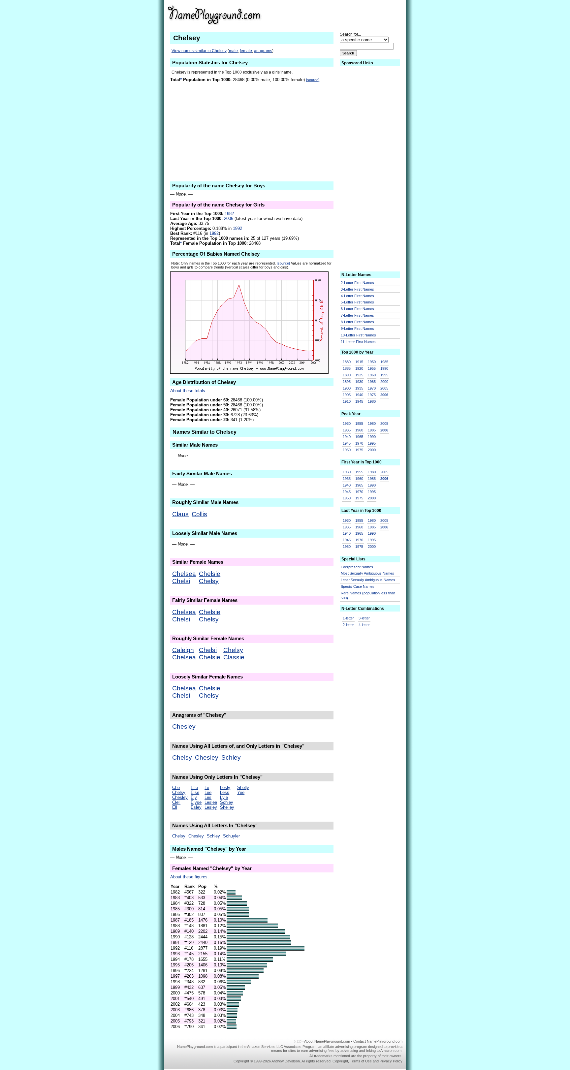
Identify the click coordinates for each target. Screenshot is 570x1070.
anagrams (263, 50)
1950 (372, 362)
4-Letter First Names (357, 296)
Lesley (211, 807)
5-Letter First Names (357, 302)
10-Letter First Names (358, 335)
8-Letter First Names (357, 322)
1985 (384, 362)
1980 (372, 401)
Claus (180, 514)
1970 (372, 388)
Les (208, 797)
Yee (240, 792)
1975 (372, 395)
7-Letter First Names (357, 315)
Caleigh (183, 649)
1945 (359, 401)
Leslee (211, 802)
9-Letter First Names (357, 328)
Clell (176, 802)
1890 (347, 375)
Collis (199, 514)
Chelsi (181, 581)
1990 (384, 368)
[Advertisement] (351, 14)
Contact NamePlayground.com (377, 1041)
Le (207, 787)
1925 (359, 375)
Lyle (224, 797)
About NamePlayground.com (327, 1041)
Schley (231, 757)
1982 (229, 213)
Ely (194, 797)
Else (195, 792)
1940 (359, 395)
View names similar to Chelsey (199, 50)
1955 (372, 368)
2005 (384, 388)
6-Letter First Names (357, 309)
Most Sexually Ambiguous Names (367, 573)
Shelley (227, 807)
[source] (312, 80)
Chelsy (209, 581)
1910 (347, 401)
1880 (347, 362)
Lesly (225, 787)
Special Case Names (357, 586)
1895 (347, 382)
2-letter (348, 625)
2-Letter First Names (357, 283)
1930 (359, 382)
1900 (347, 388)
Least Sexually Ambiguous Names (368, 580)
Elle (194, 787)
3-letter (364, 618)
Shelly (243, 787)
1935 (359, 388)
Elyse (196, 802)
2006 (228, 218)
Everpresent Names (357, 567)
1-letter (348, 618)
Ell (174, 807)
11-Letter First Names (358, 342)
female (246, 50)
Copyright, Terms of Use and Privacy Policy (367, 1061)
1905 (347, 395)
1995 (384, 375)
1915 (359, 362)
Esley (196, 807)
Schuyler (231, 836)
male (233, 50)
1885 (347, 368)
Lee (208, 792)
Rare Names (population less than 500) (368, 595)
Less (224, 792)
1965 (372, 382)
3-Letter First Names (357, 289)
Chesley (184, 726)
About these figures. (189, 876)
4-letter (364, 625)
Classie (233, 657)
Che (176, 787)
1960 (372, 375)
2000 (384, 382)
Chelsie (209, 573)
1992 (237, 228)
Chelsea (184, 573)
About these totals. (188, 390)
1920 (359, 368)
